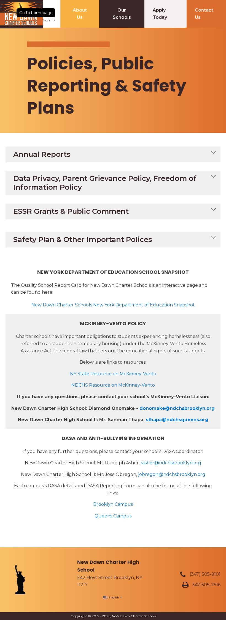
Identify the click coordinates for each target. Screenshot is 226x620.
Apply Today (160, 13)
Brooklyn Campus (113, 504)
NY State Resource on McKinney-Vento (113, 373)
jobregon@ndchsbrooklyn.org (171, 474)
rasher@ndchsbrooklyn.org (171, 462)
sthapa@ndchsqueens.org (177, 419)
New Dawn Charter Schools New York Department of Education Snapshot (113, 305)
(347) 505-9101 (205, 574)
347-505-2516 (206, 584)
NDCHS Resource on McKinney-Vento (113, 385)
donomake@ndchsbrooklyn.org (177, 408)
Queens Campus (113, 516)
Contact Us (204, 13)
